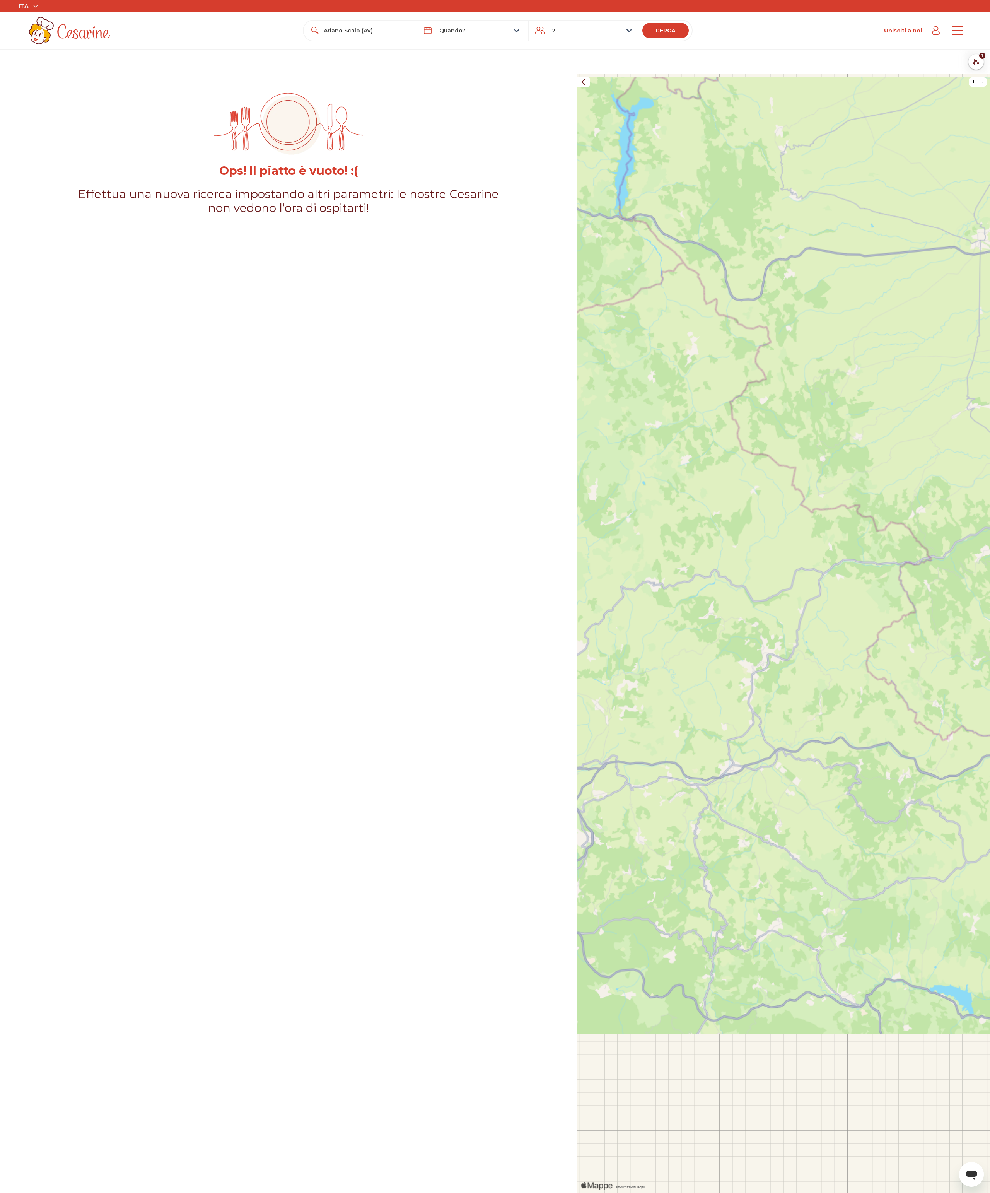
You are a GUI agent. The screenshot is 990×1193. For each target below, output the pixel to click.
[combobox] (367, 30)
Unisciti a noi (903, 30)
